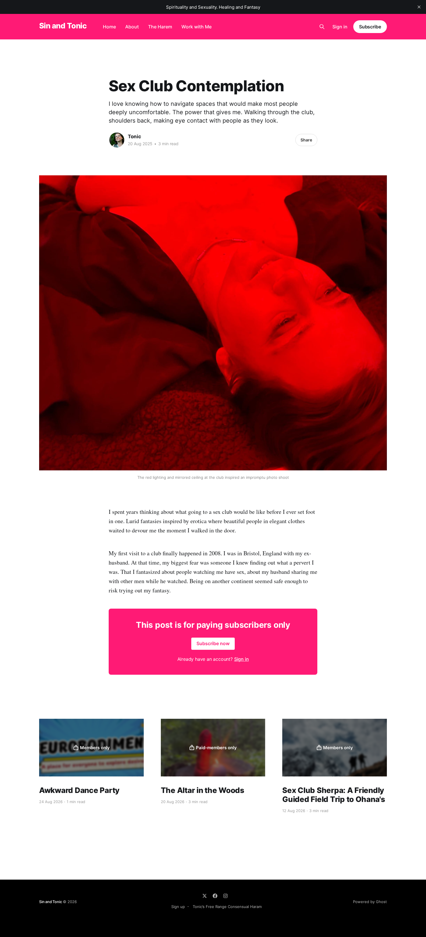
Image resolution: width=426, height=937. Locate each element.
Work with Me (196, 27)
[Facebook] (215, 896)
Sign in (339, 27)
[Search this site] (322, 26)
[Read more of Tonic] (117, 140)
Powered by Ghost (370, 901)
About (132, 27)
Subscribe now (213, 643)
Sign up (178, 906)
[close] (419, 7)
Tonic (134, 136)
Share (306, 139)
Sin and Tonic (63, 26)
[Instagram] (225, 896)
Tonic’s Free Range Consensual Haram (227, 906)
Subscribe (370, 27)
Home (109, 27)
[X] (204, 896)
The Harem (160, 27)
